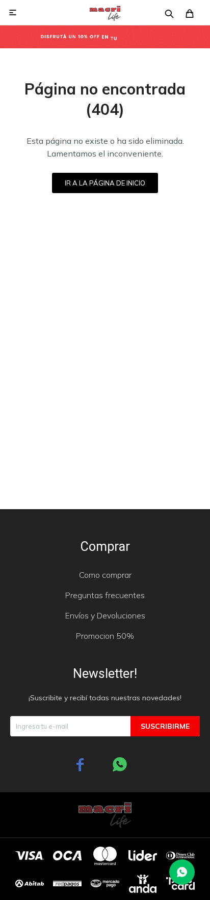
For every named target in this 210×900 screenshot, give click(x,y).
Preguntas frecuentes (105, 595)
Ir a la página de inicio (105, 183)
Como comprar (105, 575)
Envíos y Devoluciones (105, 615)
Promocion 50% (105, 636)
